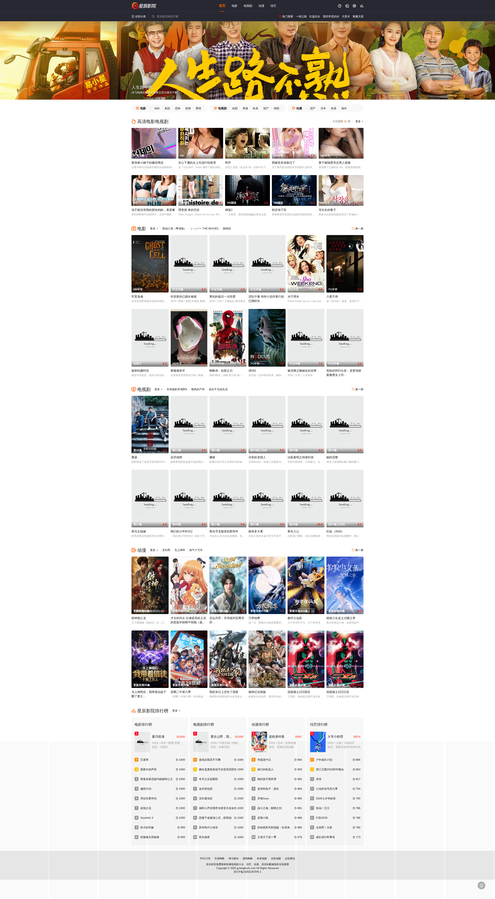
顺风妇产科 (198, 389)
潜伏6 (252, 370)
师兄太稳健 (138, 531)
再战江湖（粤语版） (174, 228)
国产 (266, 108)
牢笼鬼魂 (137, 296)
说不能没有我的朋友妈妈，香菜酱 (153, 209)
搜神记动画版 (257, 692)
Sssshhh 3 (146, 817)
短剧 (235, 108)
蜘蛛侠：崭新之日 (221, 370)
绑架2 (228, 209)
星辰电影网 (144, 5)
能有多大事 (255, 531)
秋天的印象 (147, 827)
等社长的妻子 (327, 209)
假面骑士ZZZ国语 (299, 692)
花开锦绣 (176, 457)
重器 (134, 457)
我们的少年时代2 (181, 531)
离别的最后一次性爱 (222, 296)
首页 (222, 6)
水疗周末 (293, 296)
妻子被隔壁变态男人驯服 (335, 162)
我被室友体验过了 (283, 162)
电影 (234, 5)
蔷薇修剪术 (178, 370)
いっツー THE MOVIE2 (205, 228)
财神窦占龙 (138, 618)
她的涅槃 (332, 457)
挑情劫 (227, 228)
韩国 (276, 108)
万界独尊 (254, 618)
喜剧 (167, 108)
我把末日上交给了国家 (223, 692)
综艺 (273, 5)
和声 (228, 162)
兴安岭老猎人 (257, 457)
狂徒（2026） (335, 531)
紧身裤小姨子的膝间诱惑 (147, 162)
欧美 (255, 108)
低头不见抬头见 (218, 389)
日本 (323, 108)
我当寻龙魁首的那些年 (223, 531)
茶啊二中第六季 (181, 692)
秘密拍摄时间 (140, 370)
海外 (344, 108)
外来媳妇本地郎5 (177, 389)
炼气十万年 (196, 550)
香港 (245, 108)
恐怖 (177, 108)
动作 (157, 108)
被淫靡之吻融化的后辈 (302, 370)
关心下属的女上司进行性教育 (197, 162)
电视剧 (248, 5)
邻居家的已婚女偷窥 (184, 296)
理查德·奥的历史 (189, 209)
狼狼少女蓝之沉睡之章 (340, 618)
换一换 (358, 228)
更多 (359, 121)
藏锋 (212, 457)
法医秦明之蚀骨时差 (301, 457)
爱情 (198, 108)
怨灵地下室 (279, 209)
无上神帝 (179, 550)
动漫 (261, 5)
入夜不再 (332, 296)
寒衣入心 (293, 531)
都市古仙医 (295, 618)
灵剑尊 (166, 550)
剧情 (188, 108)
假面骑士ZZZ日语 (337, 692)
